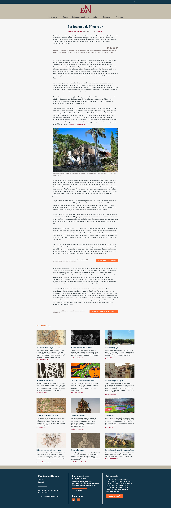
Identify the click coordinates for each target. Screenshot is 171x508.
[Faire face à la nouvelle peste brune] (51, 440)
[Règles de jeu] (119, 405)
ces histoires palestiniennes (77, 124)
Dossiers (106, 17)
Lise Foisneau (111, 358)
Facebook (111, 48)
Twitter (108, 48)
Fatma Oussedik (112, 394)
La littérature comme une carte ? (48, 415)
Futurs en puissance (78, 415)
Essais (65, 17)
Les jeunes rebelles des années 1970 (83, 380)
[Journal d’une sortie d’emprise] (85, 338)
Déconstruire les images (45, 380)
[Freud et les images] (85, 440)
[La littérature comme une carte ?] (51, 405)
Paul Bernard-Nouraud (79, 462)
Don (117, 48)
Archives (119, 17)
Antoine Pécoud (43, 359)
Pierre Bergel (42, 427)
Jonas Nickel (111, 427)
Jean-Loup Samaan (76, 31)
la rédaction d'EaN (112, 458)
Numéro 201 (99, 31)
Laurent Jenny (43, 392)
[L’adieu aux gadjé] (119, 338)
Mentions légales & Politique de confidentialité (49, 491)
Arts (95, 17)
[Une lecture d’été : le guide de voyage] (51, 338)
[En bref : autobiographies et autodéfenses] (119, 440)
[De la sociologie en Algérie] (119, 370)
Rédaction (41, 482)
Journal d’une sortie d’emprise (81, 347)
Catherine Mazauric (78, 429)
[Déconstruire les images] (51, 370)
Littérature (52, 17)
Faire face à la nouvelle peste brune (49, 450)
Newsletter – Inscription (107, 261)
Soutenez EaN (115, 496)
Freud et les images (77, 450)
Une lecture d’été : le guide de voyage (49, 347)
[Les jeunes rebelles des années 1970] (85, 370)
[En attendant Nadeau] (85, 9)
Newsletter (114, 48)
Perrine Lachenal (78, 358)
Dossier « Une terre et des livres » (104, 312)
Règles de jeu (109, 415)
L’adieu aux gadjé (111, 347)
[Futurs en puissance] (85, 405)
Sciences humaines (79, 17)
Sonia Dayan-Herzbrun (45, 462)
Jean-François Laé (78, 392)
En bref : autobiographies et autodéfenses (119, 450)
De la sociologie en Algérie (114, 380)
